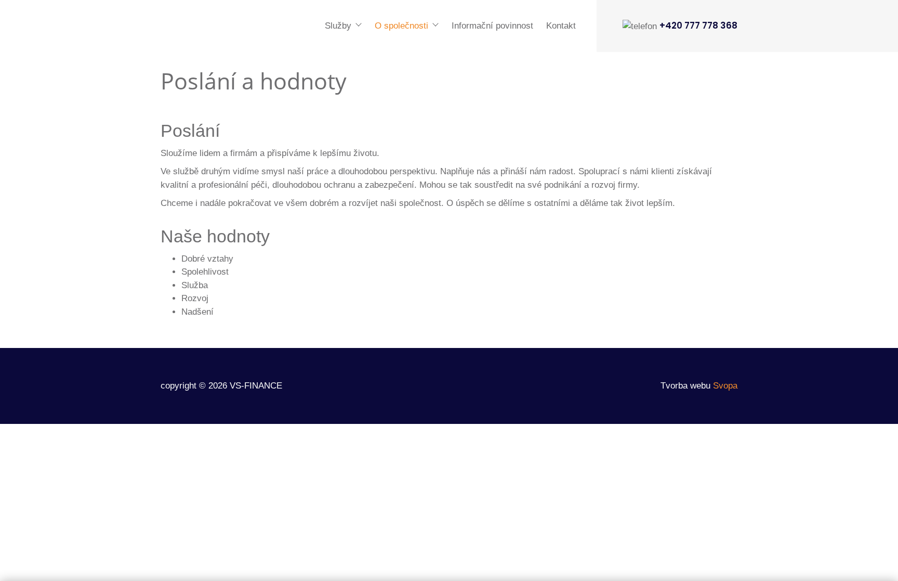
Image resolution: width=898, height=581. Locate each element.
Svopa (725, 386)
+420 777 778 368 (698, 25)
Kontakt (561, 26)
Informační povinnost (492, 26)
